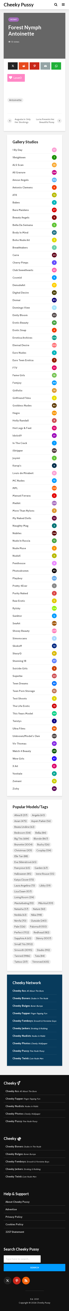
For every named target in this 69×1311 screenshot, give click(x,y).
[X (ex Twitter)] (7, 1280)
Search (34, 1267)
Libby (45, 885)
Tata (40, 956)
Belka (40, 832)
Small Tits (23, 944)
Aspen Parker (41, 821)
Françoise (22, 868)
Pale (19, 926)
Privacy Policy (14, 1216)
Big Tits (21, 838)
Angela (38, 815)
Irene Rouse (45, 873)
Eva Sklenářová (25, 862)
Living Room (24, 897)
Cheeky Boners (30, 998)
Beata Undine (24, 827)
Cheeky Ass (28, 990)
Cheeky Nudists (29, 1035)
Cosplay (43, 850)
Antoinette (15, 100)
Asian (20, 821)
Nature (39, 909)
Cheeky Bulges (28, 1005)
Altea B (20, 815)
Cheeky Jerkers (30, 1028)
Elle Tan (21, 856)
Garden (41, 868)
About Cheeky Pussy (18, 1201)
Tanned (22, 956)
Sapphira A (22, 938)
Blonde (41, 838)
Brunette (23, 844)
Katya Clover (24, 879)
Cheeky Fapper (30, 1013)
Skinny (43, 938)
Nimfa (20, 920)
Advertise (11, 1209)
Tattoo (21, 961)
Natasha (21, 909)
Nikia (36, 915)
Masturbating (24, 903)
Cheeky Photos (30, 1043)
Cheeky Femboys (34, 1020)
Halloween (22, 873)
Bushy (43, 844)
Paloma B (38, 926)
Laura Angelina (24, 885)
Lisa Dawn (23, 891)
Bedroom (22, 832)
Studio (43, 950)
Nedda (20, 915)
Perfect (21, 932)
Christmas (23, 850)
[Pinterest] (17, 1280)
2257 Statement (15, 1231)
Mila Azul (45, 903)
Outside (39, 920)
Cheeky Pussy (19, 5)
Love (17, 78)
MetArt (13, 19)
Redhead (41, 932)
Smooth (23, 950)
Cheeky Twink (28, 1058)
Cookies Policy (14, 1224)
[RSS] (26, 1280)
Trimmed (40, 961)
